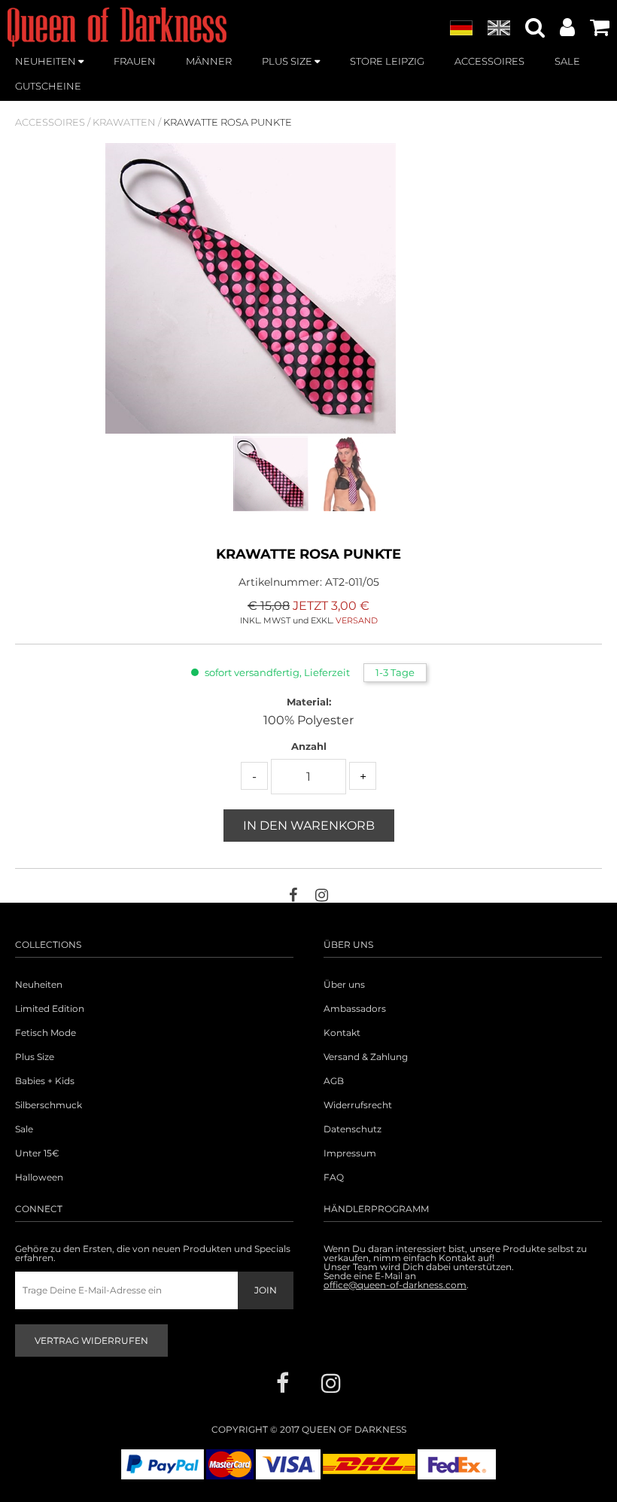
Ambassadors (355, 1008)
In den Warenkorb (309, 825)
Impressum (350, 1153)
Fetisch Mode (45, 1032)
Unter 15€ (37, 1153)
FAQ (334, 1177)
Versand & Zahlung (366, 1057)
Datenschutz (352, 1129)
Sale (24, 1129)
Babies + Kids (44, 1081)
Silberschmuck (48, 1105)
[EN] (499, 28)
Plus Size (34, 1057)
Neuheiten (38, 984)
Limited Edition (49, 1008)
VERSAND (357, 620)
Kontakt (342, 1032)
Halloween (39, 1177)
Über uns (344, 984)
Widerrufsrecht (358, 1105)
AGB (334, 1081)
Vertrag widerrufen (91, 1340)
